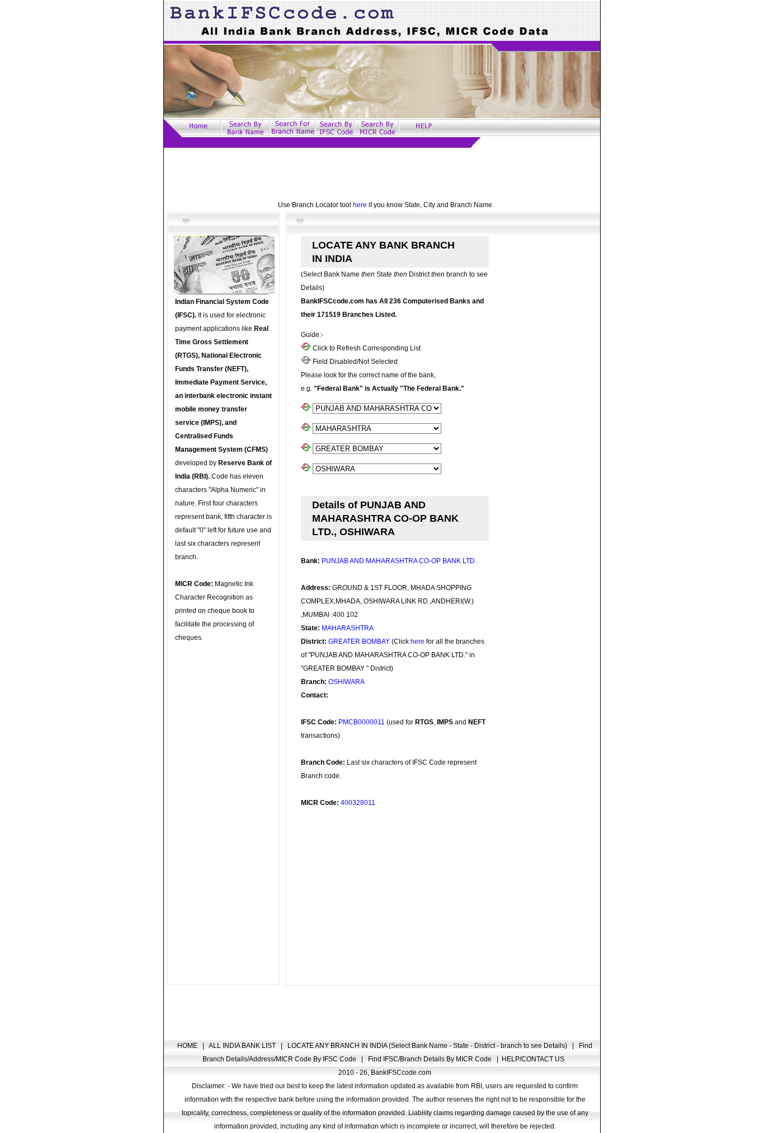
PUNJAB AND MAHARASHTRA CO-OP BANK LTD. (399, 561)
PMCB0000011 (361, 722)
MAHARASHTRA (348, 628)
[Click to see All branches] (306, 469)
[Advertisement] (382, 173)
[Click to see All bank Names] (306, 409)
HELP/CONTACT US (533, 1059)
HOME (188, 1046)
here (360, 205)
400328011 (358, 803)
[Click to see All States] (306, 429)
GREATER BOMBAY (360, 641)
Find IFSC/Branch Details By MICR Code (430, 1059)
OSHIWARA (346, 682)
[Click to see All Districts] (306, 449)
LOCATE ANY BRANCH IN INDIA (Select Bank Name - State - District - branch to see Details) (428, 1046)
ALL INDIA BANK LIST (243, 1046)
